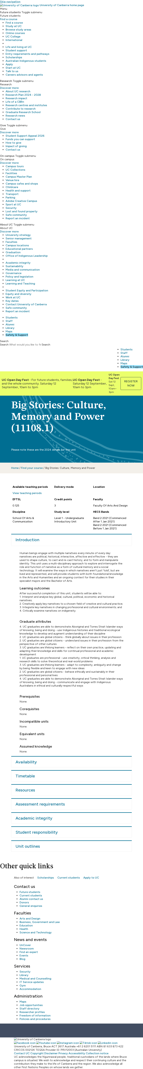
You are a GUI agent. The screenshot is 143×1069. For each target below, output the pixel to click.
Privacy (63, 1053)
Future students (30, 892)
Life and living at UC (19, 47)
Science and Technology (36, 932)
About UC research (18, 91)
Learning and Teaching (20, 283)
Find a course (8, 19)
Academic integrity (18, 262)
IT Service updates (32, 982)
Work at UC (13, 297)
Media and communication (23, 269)
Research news (15, 115)
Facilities (11, 173)
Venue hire (12, 180)
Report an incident (18, 218)
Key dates (12, 301)
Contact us (13, 119)
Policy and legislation (19, 276)
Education (26, 925)
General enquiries (31, 906)
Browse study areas (18, 29)
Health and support (18, 190)
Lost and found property (21, 211)
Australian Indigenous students (26, 60)
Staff (9, 321)
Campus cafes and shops (22, 183)
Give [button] (3, 125)
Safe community (16, 214)
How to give (13, 142)
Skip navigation (10, 1)
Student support (16, 50)
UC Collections (15, 169)
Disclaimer (51, 1053)
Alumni (10, 324)
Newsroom (27, 948)
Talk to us (12, 71)
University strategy (18, 235)
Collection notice (97, 1053)
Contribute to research (21, 108)
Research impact (16, 98)
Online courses (15, 33)
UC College (13, 36)
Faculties (11, 242)
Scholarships (14, 57)
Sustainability (14, 266)
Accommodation (30, 989)
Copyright (37, 1053)
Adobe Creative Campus (21, 201)
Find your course (32, 468)
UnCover (25, 945)
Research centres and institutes (26, 105)
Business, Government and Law (40, 922)
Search (4, 344)
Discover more (9, 88)
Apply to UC (91, 877)
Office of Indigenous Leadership (27, 255)
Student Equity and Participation (27, 290)
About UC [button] (6, 224)
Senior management (19, 238)
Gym (23, 985)
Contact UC (22, 1053)
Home (15, 468)
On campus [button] (7, 155)
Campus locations (17, 245)
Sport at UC (13, 204)
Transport (12, 194)
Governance (13, 273)
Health (24, 929)
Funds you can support (20, 139)
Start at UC (13, 67)
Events (24, 955)
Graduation (13, 252)
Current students (68, 877)
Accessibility (77, 1053)
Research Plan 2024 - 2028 (23, 94)
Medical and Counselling (35, 978)
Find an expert (29, 952)
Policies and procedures (35, 1019)
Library (10, 328)
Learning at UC (15, 280)
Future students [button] (10, 12)
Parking (10, 197)
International (14, 40)
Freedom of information (35, 1015)
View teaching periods (27, 493)
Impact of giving (16, 146)
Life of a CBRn (15, 101)
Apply (9, 64)
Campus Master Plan (19, 176)
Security (11, 208)
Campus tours (15, 166)
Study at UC (14, 26)
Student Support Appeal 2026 (25, 135)
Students (12, 317)
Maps (9, 331)
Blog (22, 959)
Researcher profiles (32, 1012)
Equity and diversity (18, 294)
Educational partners (19, 248)
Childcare (12, 187)
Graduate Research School (23, 112)
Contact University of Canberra (26, 304)
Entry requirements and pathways (27, 54)
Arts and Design (30, 918)
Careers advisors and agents (24, 74)
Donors (24, 902)
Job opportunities (31, 1005)
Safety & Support (17, 335)
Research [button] (6, 81)
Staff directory (29, 1008)
